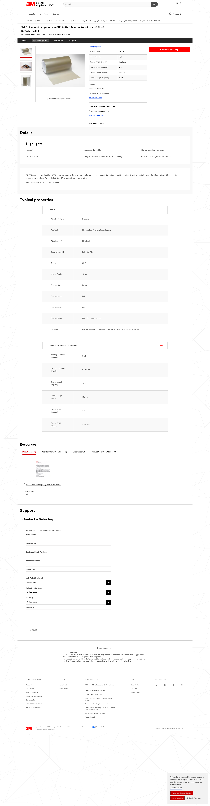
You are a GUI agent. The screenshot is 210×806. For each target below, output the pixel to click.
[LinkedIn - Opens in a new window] (156, 685)
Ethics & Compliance (33, 707)
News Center (63, 685)
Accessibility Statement (69, 727)
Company (30, 569)
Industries (44, 14)
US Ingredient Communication (95, 713)
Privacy (42, 727)
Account (177, 14)
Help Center (135, 685)
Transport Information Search (95, 691)
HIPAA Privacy (50, 727)
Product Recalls (90, 717)
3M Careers (30, 689)
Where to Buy (135, 692)
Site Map (134, 689)
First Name (31, 535)
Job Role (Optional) (34, 578)
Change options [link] (95, 47)
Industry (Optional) (34, 588)
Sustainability (30, 700)
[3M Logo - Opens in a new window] (40, 4)
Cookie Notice (176, 788)
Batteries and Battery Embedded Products (99, 704)
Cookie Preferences (102, 727)
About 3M (29, 685)
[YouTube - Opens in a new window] (164, 685)
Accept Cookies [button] (177, 798)
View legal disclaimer (97, 123)
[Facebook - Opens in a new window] (173, 685)
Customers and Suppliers (34, 696)
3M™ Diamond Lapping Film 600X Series (43, 485)
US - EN (175, 3)
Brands (56, 14)
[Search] (154, 4)
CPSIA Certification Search (94, 694)
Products (31, 14)
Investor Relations (32, 692)
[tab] (29, 452)
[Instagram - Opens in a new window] (182, 685)
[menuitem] (23, 40)
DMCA (59, 727)
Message (30, 608)
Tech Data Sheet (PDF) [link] (100, 111)
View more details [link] (95, 98)
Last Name (31, 543)
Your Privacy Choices (85, 727)
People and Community (34, 704)
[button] (194, 798)
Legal (36, 727)
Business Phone (33, 561)
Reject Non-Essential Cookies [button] (181, 793)
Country (29, 598)
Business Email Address (36, 552)
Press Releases (64, 689)
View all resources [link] (96, 115)
